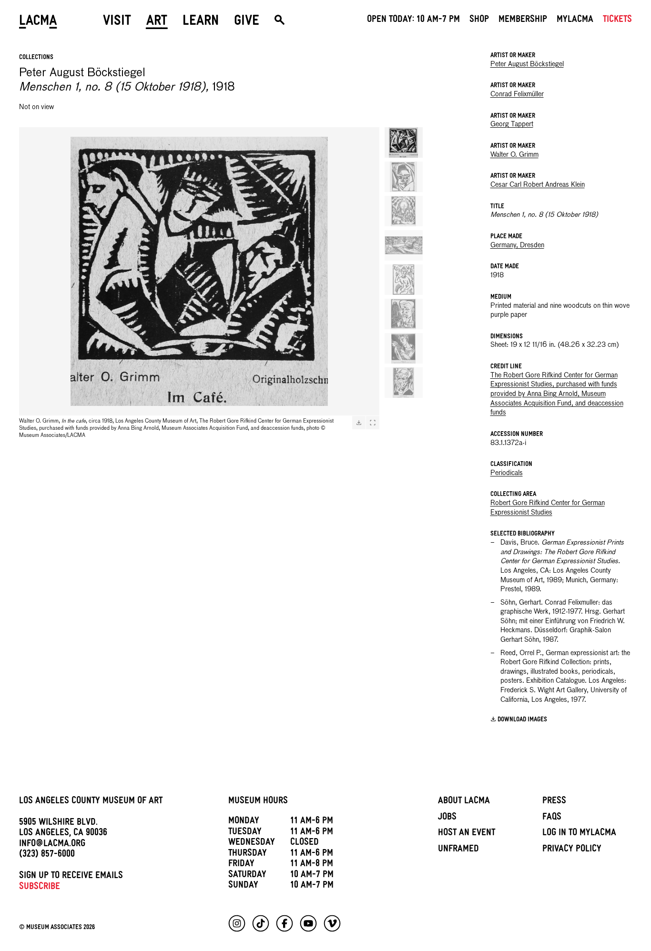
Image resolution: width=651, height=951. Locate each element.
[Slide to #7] (404, 348)
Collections (36, 57)
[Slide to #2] (404, 177)
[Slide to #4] (404, 245)
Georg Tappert (511, 124)
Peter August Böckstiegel (527, 64)
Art (156, 22)
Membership (522, 20)
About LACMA (464, 802)
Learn (201, 22)
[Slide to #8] (404, 382)
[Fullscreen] (372, 422)
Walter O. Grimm (514, 155)
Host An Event (466, 834)
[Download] (359, 422)
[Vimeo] (332, 923)
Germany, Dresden (517, 245)
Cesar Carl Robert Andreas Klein (537, 185)
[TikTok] (260, 923)
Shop (479, 20)
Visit (117, 22)
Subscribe (39, 887)
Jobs (447, 818)
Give (246, 22)
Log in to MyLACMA (579, 834)
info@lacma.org (52, 845)
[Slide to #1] (404, 142)
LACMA (38, 22)
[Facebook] (284, 923)
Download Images (522, 720)
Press (554, 802)
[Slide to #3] (404, 211)
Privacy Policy (571, 850)
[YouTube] (308, 923)
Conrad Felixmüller (517, 94)
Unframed (458, 850)
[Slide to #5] (404, 279)
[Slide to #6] (404, 314)
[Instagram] (236, 923)
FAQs (551, 818)
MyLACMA (575, 20)
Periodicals (506, 473)
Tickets (617, 20)
